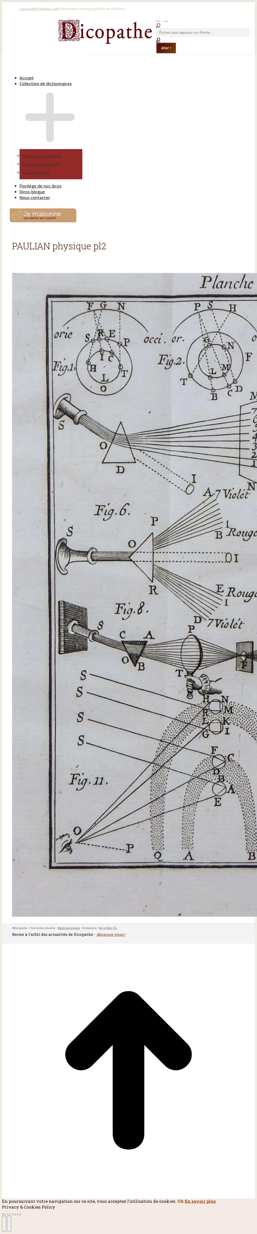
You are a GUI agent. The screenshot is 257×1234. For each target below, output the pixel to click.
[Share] (9, 1214)
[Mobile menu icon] (11, 20)
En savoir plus (200, 1201)
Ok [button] (180, 1201)
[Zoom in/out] (19, 1214)
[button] (45, 69)
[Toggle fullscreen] (14, 1214)
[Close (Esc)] (4, 1214)
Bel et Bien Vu (108, 928)
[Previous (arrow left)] (4, 1223)
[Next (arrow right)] (9, 1223)
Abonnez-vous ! (111, 934)
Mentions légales (69, 928)
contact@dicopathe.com (39, 9)
